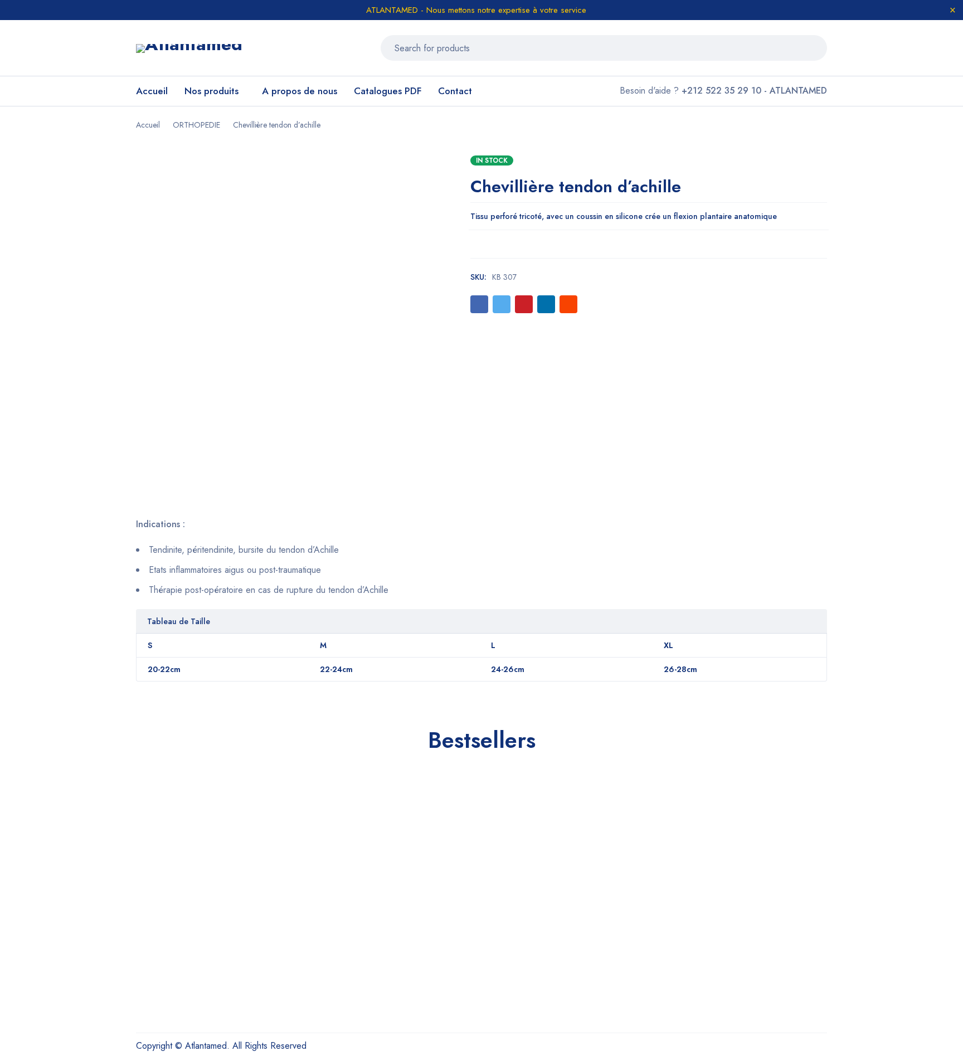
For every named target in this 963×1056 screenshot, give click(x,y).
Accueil (148, 124)
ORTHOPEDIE (196, 124)
